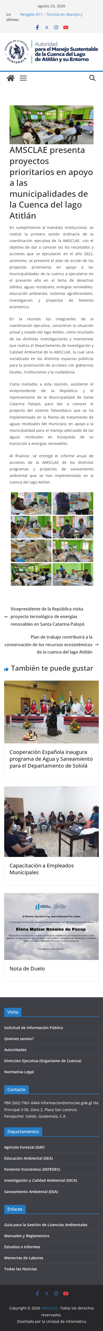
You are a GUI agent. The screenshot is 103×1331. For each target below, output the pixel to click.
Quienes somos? (19, 1038)
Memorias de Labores (23, 1257)
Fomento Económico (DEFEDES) (32, 1169)
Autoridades (15, 1049)
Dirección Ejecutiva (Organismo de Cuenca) (42, 1060)
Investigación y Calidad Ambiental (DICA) (40, 1180)
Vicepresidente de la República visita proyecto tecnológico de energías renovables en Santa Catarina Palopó (48, 616)
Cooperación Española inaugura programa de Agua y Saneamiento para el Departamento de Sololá (51, 758)
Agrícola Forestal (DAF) (24, 1147)
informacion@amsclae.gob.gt (66, 1102)
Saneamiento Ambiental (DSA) (31, 1191)
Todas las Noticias (20, 1268)
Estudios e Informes (22, 1246)
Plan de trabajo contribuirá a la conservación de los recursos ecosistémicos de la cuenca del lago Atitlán (48, 644)
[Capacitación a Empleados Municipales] (51, 790)
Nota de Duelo (27, 968)
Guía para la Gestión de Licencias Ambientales (45, 1224)
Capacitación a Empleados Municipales (42, 869)
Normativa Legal (19, 1071)
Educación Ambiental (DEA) (28, 1158)
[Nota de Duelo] (51, 897)
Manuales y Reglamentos (26, 1235)
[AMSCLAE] (10, 78)
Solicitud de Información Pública (33, 1027)
